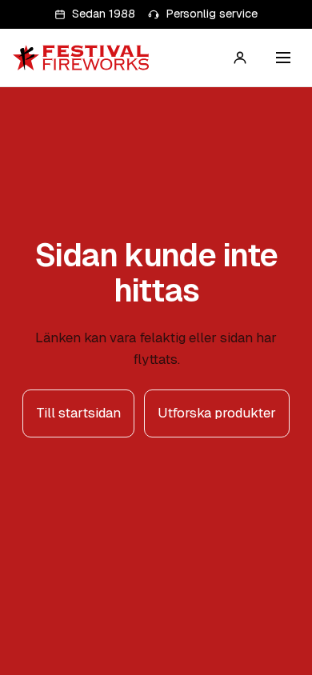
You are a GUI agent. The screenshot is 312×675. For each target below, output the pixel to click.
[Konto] (240, 58)
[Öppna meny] (283, 58)
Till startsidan (78, 412)
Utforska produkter (217, 412)
